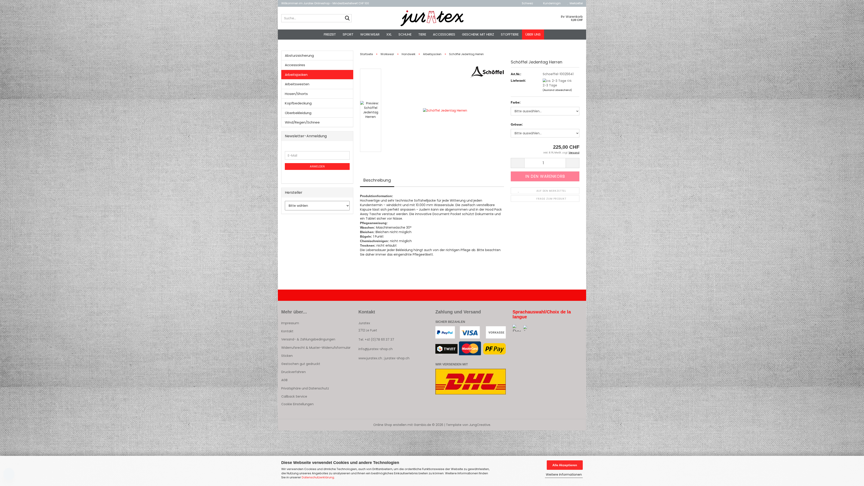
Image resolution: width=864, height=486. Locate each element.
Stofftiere (510, 34)
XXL (389, 34)
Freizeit (330, 34)
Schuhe (405, 34)
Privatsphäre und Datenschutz (305, 388)
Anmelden (317, 166)
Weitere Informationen (564, 474)
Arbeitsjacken (296, 74)
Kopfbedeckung (298, 103)
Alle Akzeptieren (564, 465)
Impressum (290, 323)
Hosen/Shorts (296, 93)
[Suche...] (347, 18)
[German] (518, 328)
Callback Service (294, 396)
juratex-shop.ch (397, 358)
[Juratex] (432, 18)
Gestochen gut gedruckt (300, 364)
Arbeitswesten (297, 84)
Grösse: (517, 124)
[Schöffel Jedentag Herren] (445, 110)
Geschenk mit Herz (478, 34)
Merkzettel (575, 3)
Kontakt (287, 331)
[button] (526, 3)
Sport (348, 34)
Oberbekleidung (298, 112)
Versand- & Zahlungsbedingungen (308, 339)
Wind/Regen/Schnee (302, 122)
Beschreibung (377, 180)
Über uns (533, 34)
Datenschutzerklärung (318, 477)
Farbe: (516, 102)
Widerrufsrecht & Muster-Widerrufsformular (316, 347)
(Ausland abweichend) (557, 90)
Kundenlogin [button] (551, 3)
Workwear (370, 34)
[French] (529, 328)
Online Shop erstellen (390, 425)
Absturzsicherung (299, 55)
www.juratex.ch (370, 358)
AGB (284, 380)
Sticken (287, 355)
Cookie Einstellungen (297, 404)
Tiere (422, 34)
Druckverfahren (293, 372)
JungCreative (479, 425)
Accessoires (444, 34)
